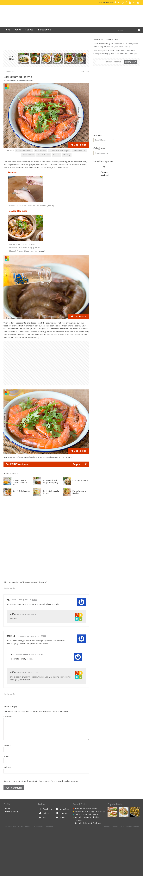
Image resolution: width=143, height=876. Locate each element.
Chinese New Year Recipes (59, 151)
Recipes (29, 30)
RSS (44, 817)
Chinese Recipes (79, 151)
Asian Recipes (40, 151)
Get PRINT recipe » (17, 464)
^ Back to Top (10, 827)
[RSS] (133, 2)
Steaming (66, 155)
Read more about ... (122, 46)
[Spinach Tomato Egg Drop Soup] (35, 59)
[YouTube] (130, 2)
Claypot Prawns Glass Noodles (23, 251)
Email (6, 756)
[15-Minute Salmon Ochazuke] (80, 59)
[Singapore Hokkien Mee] (123, 812)
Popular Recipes (44, 155)
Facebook (47, 809)
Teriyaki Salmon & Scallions (88, 823)
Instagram (64, 809)
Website (7, 767)
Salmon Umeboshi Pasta (86, 814)
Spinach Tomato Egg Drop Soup (90, 811)
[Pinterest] (126, 2)
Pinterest (63, 813)
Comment (8, 716)
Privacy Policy (11, 811)
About (18, 30)
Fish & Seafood (28, 155)
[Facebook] (115, 2)
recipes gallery (132, 44)
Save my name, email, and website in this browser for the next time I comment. (40, 781)
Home (7, 30)
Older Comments (9, 588)
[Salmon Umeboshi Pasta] (46, 59)
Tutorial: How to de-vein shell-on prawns (28, 205)
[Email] (138, 2)
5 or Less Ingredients (24, 151)
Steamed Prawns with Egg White (24, 247)
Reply (35, 600)
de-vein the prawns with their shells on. (65, 334)
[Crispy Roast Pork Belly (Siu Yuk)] (112, 812)
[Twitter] (118, 2)
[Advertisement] (89, 16)
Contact (49, 827)
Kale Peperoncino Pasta (86, 808)
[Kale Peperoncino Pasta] (23, 59)
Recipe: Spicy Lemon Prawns (22, 244)
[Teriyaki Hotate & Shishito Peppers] (58, 59)
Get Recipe (79, 144)
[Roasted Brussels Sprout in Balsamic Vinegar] (135, 812)
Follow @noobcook (104, 174)
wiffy (12, 614)
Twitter (45, 813)
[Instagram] (122, 2)
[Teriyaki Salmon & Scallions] (69, 59)
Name (6, 745)
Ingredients (43, 30)
